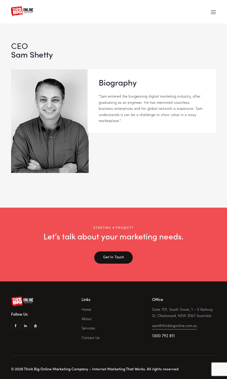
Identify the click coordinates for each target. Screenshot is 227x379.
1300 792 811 (163, 335)
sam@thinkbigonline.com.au (174, 325)
